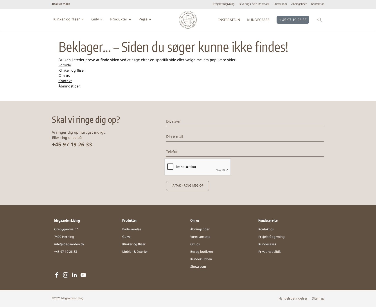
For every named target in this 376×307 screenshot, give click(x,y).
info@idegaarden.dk (69, 244)
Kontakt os (317, 4)
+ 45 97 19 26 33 (292, 20)
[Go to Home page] (188, 20)
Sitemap (318, 299)
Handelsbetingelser (293, 299)
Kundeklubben (201, 259)
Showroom (280, 4)
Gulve (126, 237)
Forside (65, 65)
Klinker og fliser (72, 71)
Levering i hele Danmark (254, 4)
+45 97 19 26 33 (72, 145)
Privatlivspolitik (269, 252)
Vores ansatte (200, 237)
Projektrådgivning (223, 4)
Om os (64, 76)
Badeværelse (131, 229)
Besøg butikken (201, 252)
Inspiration (229, 20)
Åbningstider (299, 4)
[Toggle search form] (319, 19)
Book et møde (61, 4)
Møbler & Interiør (135, 252)
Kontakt (65, 81)
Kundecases (258, 20)
